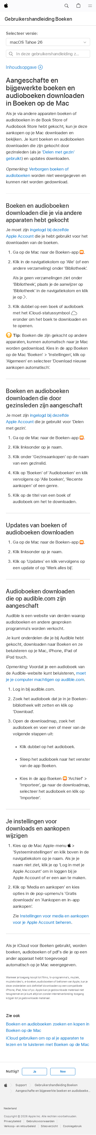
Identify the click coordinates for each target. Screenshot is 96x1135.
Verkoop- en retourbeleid (20, 1126)
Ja (34, 1071)
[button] (66, 6)
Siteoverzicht (49, 1126)
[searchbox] (48, 53)
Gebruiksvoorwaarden (40, 1121)
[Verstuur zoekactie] (11, 54)
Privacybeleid (12, 1121)
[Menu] (90, 6)
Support (21, 1085)
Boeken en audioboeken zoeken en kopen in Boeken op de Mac (47, 1027)
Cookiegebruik (72, 1126)
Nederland (10, 1108)
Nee (62, 1071)
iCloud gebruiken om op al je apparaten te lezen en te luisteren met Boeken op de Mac (47, 1041)
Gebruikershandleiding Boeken (38, 19)
